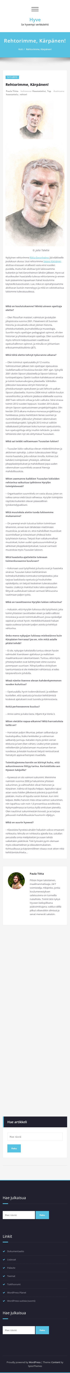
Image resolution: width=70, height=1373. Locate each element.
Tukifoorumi (13, 1284)
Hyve (35, 19)
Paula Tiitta (12, 91)
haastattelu (12, 94)
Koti (20, 49)
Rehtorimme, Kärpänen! (39, 49)
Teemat (11, 1276)
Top (49, 91)
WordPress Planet (16, 1292)
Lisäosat (11, 1259)
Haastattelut (39, 91)
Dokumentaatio (15, 1251)
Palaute (11, 1267)
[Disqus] (35, 977)
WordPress (35, 1362)
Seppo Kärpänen (52, 261)
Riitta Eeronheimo (39, 257)
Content (55, 1362)
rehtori (23, 94)
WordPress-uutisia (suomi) (21, 1300)
